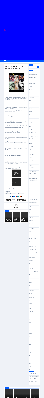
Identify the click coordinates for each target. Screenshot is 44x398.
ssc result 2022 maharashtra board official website (33, 295)
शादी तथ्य (30, 363)
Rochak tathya (31, 274)
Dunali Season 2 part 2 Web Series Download (33, 124)
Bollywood (30, 111)
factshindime (17, 207)
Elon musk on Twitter (31, 129)
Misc (29, 212)
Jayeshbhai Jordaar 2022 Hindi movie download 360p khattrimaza (33, 169)
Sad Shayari (30, 282)
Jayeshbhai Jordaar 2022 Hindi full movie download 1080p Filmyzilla (33, 167)
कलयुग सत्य (30, 319)
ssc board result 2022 (31, 290)
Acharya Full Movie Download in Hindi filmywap (33, 79)
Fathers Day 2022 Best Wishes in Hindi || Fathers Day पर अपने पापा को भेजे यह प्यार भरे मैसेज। (33, 136)
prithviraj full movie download (32, 246)
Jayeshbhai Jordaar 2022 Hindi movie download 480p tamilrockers (33, 171)
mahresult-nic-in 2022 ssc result (32, 194)
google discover (31, 146)
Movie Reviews (31, 217)
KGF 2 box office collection (32, 185)
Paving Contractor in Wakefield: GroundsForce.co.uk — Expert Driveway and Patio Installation (34, 374)
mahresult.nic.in (31, 196)
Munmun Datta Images (31, 228)
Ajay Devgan (30, 89)
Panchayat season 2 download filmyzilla (33, 238)
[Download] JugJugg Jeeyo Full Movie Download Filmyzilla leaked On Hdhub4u (33, 72)
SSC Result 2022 (31, 293)
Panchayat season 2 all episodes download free (34, 236)
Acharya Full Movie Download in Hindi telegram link (33, 86)
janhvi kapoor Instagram (32, 160)
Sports (15, 60)
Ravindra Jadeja (31, 268)
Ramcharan (30, 263)
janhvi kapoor (30, 157)
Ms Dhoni (30, 225)
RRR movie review (31, 279)
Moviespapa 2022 (31, 223)
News (10, 60)
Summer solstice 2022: (31, 297)
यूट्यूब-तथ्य (30, 355)
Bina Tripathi (30, 108)
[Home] (5, 60)
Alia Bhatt (30, 94)
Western (30, 314)
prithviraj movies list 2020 (32, 257)
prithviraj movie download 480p (32, 249)
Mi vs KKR (30, 206)
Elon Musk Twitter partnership (32, 132)
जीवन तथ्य (30, 330)
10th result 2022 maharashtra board (33, 74)
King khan (30, 188)
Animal (30, 100)
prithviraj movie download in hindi (33, 252)
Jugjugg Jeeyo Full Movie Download (33, 180)
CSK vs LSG (30, 122)
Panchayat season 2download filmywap (33, 241)
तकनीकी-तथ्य (30, 333)
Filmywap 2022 (31, 138)
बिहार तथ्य (30, 341)
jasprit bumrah (31, 165)
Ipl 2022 (30, 149)
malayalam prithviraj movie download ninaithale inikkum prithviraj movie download (34, 203)
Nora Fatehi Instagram (31, 234)
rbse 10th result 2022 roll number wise (33, 271)
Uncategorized (31, 311)
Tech (12, 60)
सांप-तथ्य (30, 366)
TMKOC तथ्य (30, 303)
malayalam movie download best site (33, 199)
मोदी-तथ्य (30, 352)
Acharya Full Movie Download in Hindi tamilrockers (33, 83)
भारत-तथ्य (30, 344)
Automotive (30, 105)
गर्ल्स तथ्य (30, 322)
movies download (31, 220)
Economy (30, 126)
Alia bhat (30, 92)
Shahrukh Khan (31, 285)
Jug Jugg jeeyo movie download (32, 173)
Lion (29, 191)
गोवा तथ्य (30, 325)
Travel (30, 308)
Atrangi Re (30, 103)
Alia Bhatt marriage (31, 97)
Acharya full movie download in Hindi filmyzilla (33, 81)
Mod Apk (30, 214)
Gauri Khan (30, 143)
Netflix (30, 231)
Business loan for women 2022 (32, 116)
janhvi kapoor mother (31, 162)
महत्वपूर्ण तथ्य (30, 347)
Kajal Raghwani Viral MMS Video (33, 183)
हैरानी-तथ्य (30, 369)
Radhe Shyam (31, 260)
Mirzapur (30, 209)
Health (17, 60)
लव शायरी (30, 358)
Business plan (31, 119)
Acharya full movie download (32, 77)
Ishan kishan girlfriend (31, 154)
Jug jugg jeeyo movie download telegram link (33, 178)
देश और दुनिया (30, 336)
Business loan (31, 114)
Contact (7, 60)
